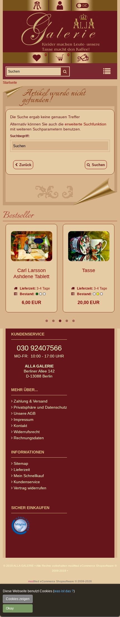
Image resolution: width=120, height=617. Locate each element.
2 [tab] (53, 321)
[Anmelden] (37, 5)
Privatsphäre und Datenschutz (40, 407)
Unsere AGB (24, 413)
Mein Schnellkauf (29, 475)
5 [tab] (73, 321)
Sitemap (21, 463)
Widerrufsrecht (27, 432)
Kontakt (20, 425)
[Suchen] (65, 71)
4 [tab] (66, 321)
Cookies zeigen (18, 599)
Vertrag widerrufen (30, 488)
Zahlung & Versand (30, 401)
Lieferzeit (22, 469)
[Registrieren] (60, 5)
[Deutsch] (82, 5)
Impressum (23, 419)
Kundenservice (27, 482)
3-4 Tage (43, 288)
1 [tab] (46, 321)
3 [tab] (60, 321)
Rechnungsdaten (29, 438)
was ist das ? (64, 591)
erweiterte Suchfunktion (85, 124)
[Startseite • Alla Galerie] (60, 31)
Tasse (88, 270)
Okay (10, 608)
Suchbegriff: (20, 136)
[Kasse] (82, 57)
